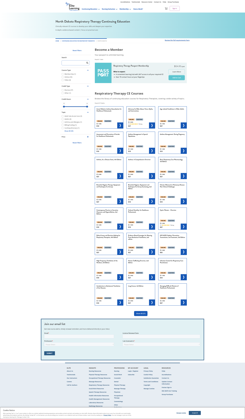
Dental (116, 382)
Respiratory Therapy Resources (99, 385)
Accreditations (125, 2)
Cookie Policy (148, 375)
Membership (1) (70, 74)
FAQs (164, 2)
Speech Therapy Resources (97, 392)
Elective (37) (69, 90)
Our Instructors (72, 378)
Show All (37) (140, 313)
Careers (69, 382)
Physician (117, 392)
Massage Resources (95, 382)
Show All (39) (69, 131)
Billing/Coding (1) (71, 125)
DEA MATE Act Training (169, 391)
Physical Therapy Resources (98, 375)
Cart (166, 8)
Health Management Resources (99, 399)
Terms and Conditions (151, 382)
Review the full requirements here (177, 40)
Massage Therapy (119, 388)
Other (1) (68, 93)
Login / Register (133, 371)
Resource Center (147, 2)
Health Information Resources (99, 395)
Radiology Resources (95, 406)
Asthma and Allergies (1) (73, 122)
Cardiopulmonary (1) (72, 128)
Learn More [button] (176, 72)
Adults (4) (68, 119)
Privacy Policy (148, 371)
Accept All (195, 413)
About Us (70, 371)
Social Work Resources (96, 388)
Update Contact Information (167, 383)
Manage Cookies (149, 388)
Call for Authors (72, 385)
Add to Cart (177, 78)
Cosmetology (118, 401)
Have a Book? (138, 9)
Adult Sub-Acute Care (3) (73, 116)
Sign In (174, 8)
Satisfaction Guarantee (151, 378)
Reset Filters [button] (77, 50)
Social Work (118, 375)
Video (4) (68, 80)
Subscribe (131, 375)
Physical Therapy (119, 385)
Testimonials (136, 2)
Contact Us (157, 2)
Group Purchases (173, 2)
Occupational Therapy (118, 397)
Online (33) (68, 77)
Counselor (117, 378)
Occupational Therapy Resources (99, 378)
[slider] (64, 106)
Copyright (147, 385)
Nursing (116, 371)
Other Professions (118, 406)
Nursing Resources (95, 371)
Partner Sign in (167, 387)
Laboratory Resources (96, 402)
